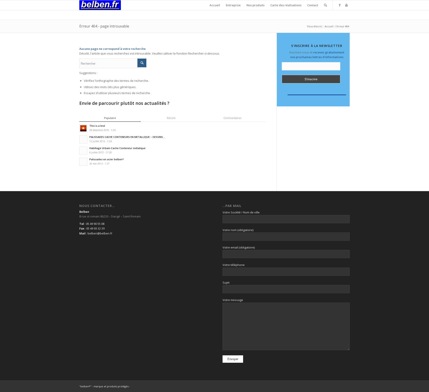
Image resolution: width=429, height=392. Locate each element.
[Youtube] (346, 5)
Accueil (329, 26)
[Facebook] (339, 5)
